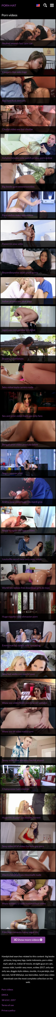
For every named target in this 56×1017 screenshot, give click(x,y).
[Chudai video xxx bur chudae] (28, 132)
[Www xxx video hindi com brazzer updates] (28, 705)
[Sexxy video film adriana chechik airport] (28, 763)
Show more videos (28, 939)
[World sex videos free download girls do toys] (28, 590)
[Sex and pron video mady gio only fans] (28, 418)
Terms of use (8, 1005)
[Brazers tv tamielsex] (28, 361)
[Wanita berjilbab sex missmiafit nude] (28, 877)
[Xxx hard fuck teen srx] (28, 103)
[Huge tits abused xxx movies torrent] (28, 820)
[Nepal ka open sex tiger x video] (28, 533)
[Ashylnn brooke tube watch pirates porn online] (28, 160)
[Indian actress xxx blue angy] (28, 304)
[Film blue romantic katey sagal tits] (28, 935)
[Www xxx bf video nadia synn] (28, 734)
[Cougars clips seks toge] (28, 74)
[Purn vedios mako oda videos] (28, 218)
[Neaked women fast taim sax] (28, 46)
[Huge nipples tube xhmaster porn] (28, 619)
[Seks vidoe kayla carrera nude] (28, 390)
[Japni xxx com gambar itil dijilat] (28, 332)
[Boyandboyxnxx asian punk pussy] (28, 275)
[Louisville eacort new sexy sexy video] (28, 562)
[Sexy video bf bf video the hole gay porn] (28, 849)
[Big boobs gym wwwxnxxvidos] (28, 189)
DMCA (5, 994)
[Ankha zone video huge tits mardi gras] (28, 504)
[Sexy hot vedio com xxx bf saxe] (28, 677)
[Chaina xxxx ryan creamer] (28, 791)
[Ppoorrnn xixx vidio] (28, 246)
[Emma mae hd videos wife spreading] (28, 648)
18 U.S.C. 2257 (9, 1000)
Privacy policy (8, 1010)
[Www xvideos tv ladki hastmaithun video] (28, 906)
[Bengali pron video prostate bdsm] (28, 447)
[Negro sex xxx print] (28, 476)
